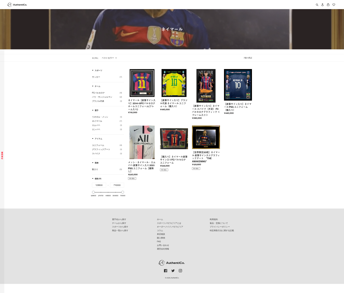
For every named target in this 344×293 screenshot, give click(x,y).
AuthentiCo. (175, 278)
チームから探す (119, 223)
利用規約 (214, 219)
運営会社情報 (163, 249)
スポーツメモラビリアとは (169, 223)
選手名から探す (119, 219)
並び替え (95, 58)
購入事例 (161, 238)
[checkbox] (107, 77)
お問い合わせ (163, 245)
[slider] (93, 192)
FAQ (159, 241)
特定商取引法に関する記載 (222, 230)
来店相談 (161, 234)
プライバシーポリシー (220, 226)
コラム (160, 230)
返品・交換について (219, 223)
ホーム (160, 219)
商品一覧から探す (120, 230)
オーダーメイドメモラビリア (170, 226)
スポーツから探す (120, 226)
